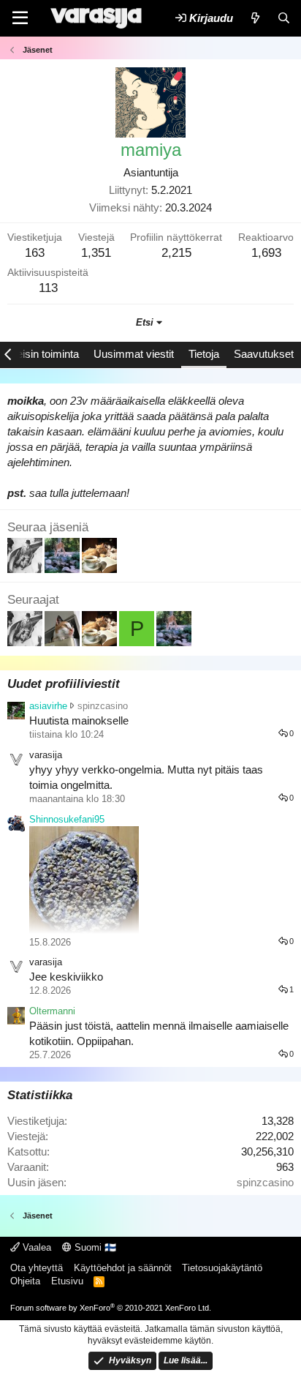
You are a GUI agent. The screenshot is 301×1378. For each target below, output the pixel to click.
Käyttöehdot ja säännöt (123, 1267)
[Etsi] (284, 17)
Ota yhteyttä (36, 1267)
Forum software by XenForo (110, 1307)
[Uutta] (254, 17)
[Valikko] (20, 18)
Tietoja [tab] (203, 354)
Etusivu (67, 1281)
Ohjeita (25, 1281)
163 (35, 253)
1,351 (96, 253)
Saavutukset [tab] (264, 354)
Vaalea (35, 1247)
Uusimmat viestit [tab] (134, 354)
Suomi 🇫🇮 (94, 1247)
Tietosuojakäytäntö (222, 1267)
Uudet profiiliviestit (63, 684)
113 (48, 288)
